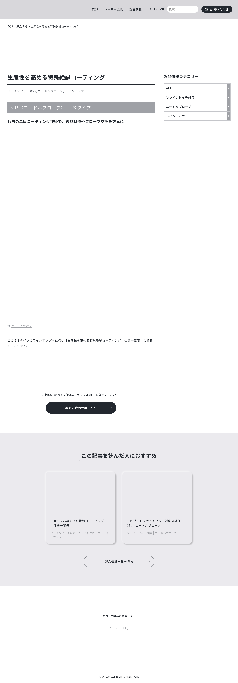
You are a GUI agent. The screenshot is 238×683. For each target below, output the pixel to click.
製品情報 (135, 9)
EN (156, 9)
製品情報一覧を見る (119, 561)
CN (162, 9)
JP (149, 9)
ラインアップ (175, 116)
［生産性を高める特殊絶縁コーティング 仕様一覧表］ (103, 340)
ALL (169, 88)
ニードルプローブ (178, 106)
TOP (95, 9)
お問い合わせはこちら (81, 408)
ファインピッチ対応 (180, 97)
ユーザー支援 (113, 9)
